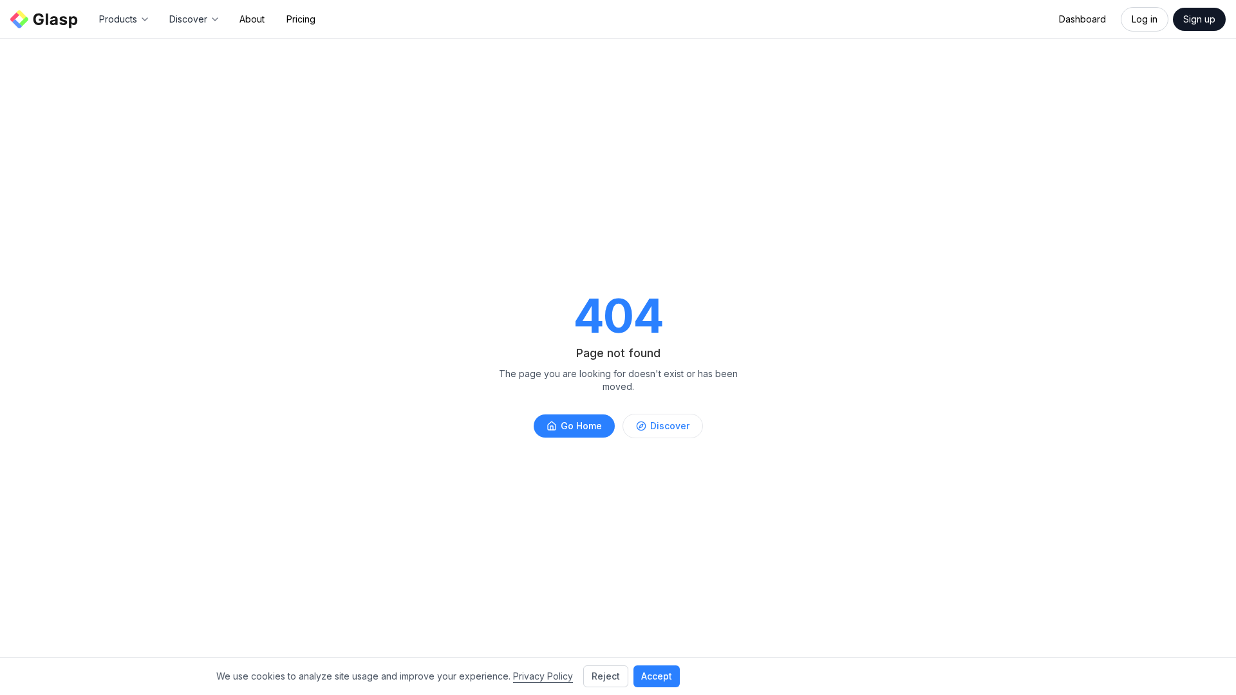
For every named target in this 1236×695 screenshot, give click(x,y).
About (252, 19)
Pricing (300, 19)
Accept (656, 676)
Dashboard (1082, 19)
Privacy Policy (543, 676)
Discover (669, 425)
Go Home (581, 425)
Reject (606, 676)
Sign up (1199, 19)
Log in (1144, 19)
